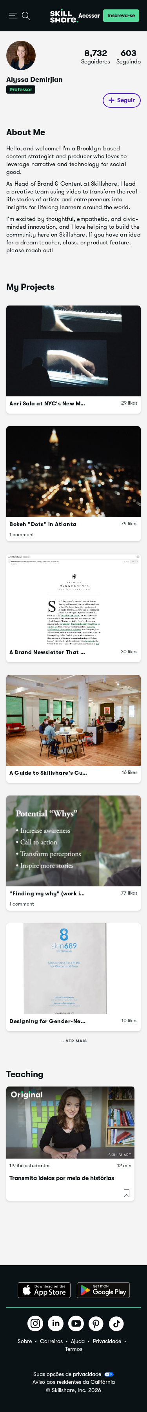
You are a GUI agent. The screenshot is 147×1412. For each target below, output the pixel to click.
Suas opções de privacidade (67, 1374)
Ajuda (78, 1341)
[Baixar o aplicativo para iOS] (44, 1290)
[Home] (64, 16)
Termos (73, 1349)
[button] (13, 16)
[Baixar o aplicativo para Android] (103, 1290)
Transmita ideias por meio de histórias (61, 1178)
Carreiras (51, 1341)
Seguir (126, 100)
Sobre (25, 1341)
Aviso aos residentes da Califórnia (74, 1382)
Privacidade (107, 1341)
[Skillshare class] (70, 1123)
